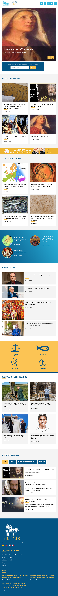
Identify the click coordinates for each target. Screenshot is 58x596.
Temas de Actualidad (8, 557)
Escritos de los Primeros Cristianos (12, 554)
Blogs (3, 563)
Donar (4, 565)
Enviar (33, 67)
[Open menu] (55, 3)
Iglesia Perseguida (7, 560)
